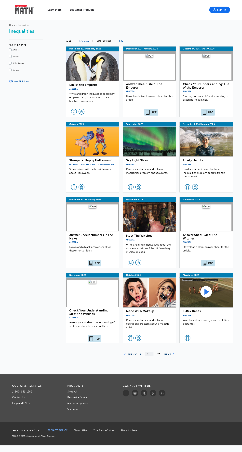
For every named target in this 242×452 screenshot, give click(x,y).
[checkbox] (74, 112)
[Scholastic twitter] (144, 393)
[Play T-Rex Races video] (206, 308)
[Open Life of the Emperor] (92, 81)
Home (12, 25)
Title (121, 41)
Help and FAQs (21, 403)
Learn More (54, 9)
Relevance (84, 41)
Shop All (72, 391)
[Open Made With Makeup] (149, 308)
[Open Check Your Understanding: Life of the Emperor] (206, 81)
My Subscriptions (77, 403)
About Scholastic (129, 430)
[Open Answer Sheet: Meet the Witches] (206, 232)
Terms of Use (80, 430)
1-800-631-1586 (22, 391)
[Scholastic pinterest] (153, 393)
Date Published (104, 41)
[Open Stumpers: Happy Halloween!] (92, 157)
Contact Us (19, 397)
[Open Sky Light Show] (149, 157)
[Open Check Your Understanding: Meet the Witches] (92, 308)
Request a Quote (77, 397)
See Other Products (82, 9)
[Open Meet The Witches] (149, 232)
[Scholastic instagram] (135, 393)
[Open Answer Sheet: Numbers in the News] (92, 232)
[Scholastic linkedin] (162, 393)
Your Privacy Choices (104, 430)
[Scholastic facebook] (126, 393)
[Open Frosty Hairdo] (206, 157)
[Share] (81, 112)
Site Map (72, 409)
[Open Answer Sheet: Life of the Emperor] (149, 81)
